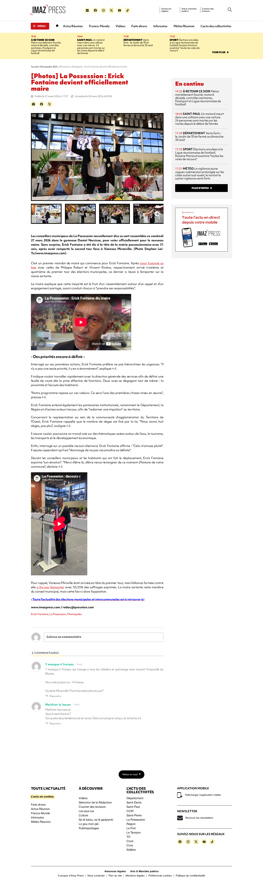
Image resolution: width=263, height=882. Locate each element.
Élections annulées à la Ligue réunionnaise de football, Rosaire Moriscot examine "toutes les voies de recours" (184, 45)
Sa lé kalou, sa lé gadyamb (96, 820)
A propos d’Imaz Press (71, 876)
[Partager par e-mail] (33, 104)
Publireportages (89, 828)
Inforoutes (160, 26)
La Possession (135, 820)
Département (134, 798)
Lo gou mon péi (89, 824)
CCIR (129, 811)
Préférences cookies (160, 876)
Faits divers (139, 26)
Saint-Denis (134, 802)
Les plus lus (86, 811)
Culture (83, 815)
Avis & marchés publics (189, 10)
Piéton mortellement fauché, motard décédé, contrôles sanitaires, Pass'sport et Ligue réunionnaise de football (46, 46)
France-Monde (99, 26)
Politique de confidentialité (190, 876)
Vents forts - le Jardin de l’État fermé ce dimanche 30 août (138, 42)
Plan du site (115, 876)
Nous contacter (96, 876)
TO (128, 837)
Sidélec (131, 850)
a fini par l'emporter (50, 587)
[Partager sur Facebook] (41, 104)
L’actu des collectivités (216, 26)
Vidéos (120, 26)
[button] (40, 26)
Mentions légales (135, 876)
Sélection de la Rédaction (95, 802)
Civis (129, 845)
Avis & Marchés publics (144, 871)
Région (131, 824)
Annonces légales (166, 10)
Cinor (129, 841)
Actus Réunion (73, 26)
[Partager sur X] (49, 104)
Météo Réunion (184, 26)
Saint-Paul (133, 807)
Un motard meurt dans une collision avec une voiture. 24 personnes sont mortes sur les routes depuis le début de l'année (91, 46)
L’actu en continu (42, 797)
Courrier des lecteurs (208, 10)
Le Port (131, 828)
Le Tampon (133, 833)
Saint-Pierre (134, 815)
